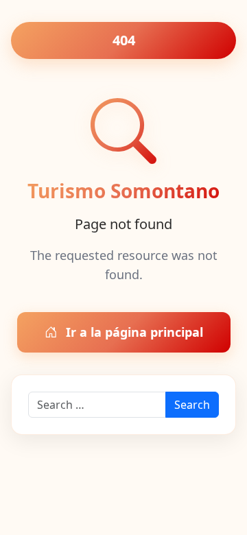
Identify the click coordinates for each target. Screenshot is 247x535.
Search (192, 404)
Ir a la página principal (132, 332)
